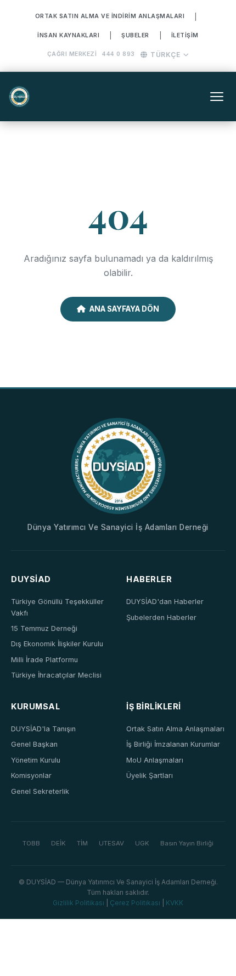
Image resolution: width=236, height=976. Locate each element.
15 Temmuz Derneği (44, 628)
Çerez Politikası (135, 903)
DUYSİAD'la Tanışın (43, 729)
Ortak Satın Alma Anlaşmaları (175, 729)
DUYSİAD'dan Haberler (165, 601)
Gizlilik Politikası (78, 903)
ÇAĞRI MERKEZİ (72, 54)
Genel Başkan (34, 744)
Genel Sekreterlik (40, 791)
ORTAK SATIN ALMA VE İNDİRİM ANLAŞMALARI (110, 16)
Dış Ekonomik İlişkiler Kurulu (57, 644)
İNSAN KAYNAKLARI (68, 35)
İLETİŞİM (185, 35)
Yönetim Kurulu (35, 760)
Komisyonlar (31, 775)
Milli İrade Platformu (44, 660)
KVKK (174, 903)
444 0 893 (118, 54)
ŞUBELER (135, 35)
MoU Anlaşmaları (154, 760)
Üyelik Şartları (149, 775)
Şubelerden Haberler (161, 617)
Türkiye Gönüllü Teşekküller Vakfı (57, 607)
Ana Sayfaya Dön (124, 308)
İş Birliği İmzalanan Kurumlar (173, 744)
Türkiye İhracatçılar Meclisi (56, 675)
